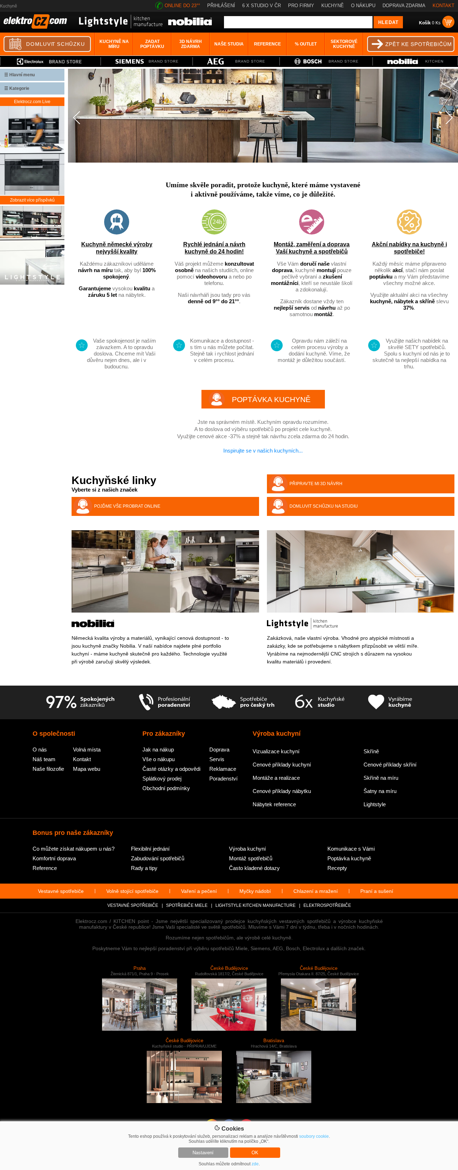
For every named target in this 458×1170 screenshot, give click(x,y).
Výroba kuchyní (247, 849)
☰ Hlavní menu (19, 74)
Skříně (371, 751)
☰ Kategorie (16, 88)
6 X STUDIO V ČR (261, 5)
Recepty (337, 868)
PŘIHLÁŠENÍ (221, 5)
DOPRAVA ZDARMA (404, 5)
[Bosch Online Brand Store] (326, 61)
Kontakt (82, 759)
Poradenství (223, 778)
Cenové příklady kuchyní (282, 765)
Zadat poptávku (152, 44)
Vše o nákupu (158, 759)
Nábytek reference (274, 804)
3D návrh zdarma (190, 44)
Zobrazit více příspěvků (32, 200)
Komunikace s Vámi (351, 849)
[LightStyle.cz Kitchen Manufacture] (32, 246)
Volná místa (87, 749)
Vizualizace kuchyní (276, 751)
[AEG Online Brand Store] (236, 61)
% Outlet (306, 44)
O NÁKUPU (363, 5)
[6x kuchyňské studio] (319, 702)
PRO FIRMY (301, 5)
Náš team (44, 759)
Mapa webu (86, 769)
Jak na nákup (158, 749)
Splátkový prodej (161, 778)
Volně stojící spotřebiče (132, 891)
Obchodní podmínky (166, 788)
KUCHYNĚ (332, 5)
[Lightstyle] (120, 26)
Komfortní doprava (54, 858)
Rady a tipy (144, 868)
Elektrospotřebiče (327, 905)
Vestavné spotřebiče (61, 891)
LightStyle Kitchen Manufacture (255, 905)
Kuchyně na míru (114, 44)
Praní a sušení (376, 891)
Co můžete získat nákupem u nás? (73, 849)
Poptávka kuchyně (349, 858)
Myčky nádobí (255, 891)
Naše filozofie (48, 769)
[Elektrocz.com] (35, 27)
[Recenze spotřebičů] (80, 702)
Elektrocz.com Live (32, 101)
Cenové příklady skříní (390, 765)
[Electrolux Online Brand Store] (50, 61)
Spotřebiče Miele (187, 905)
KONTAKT (443, 5)
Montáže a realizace (276, 778)
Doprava (219, 749)
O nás (40, 749)
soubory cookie (314, 1136)
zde (255, 1163)
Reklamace (222, 769)
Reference (267, 44)
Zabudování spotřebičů (157, 858)
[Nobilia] (190, 23)
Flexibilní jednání (150, 849)
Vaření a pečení (199, 891)
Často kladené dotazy (254, 868)
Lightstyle (375, 804)
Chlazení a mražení (315, 891)
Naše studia (229, 44)
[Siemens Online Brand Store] (147, 61)
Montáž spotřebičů (250, 858)
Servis (216, 759)
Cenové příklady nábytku (282, 791)
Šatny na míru (380, 791)
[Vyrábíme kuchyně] (390, 702)
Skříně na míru (381, 778)
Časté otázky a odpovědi (171, 769)
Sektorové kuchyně (344, 44)
